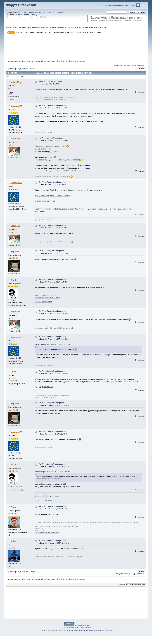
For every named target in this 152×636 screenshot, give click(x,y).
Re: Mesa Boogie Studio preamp (52, 105)
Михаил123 (16, 106)
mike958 (15, 82)
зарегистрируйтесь (56, 12)
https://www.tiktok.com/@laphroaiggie (47, 533)
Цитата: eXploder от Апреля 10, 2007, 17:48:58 (52, 472)
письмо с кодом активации (28, 15)
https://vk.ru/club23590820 (43, 301)
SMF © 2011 (75, 628)
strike (13, 541)
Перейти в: (122, 584)
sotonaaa (15, 138)
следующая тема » (138, 65)
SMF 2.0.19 (66, 628)
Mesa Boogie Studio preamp (50, 81)
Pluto (13, 507)
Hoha (13, 372)
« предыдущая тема (122, 65)
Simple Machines (85, 628)
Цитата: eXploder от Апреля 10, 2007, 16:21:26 (52, 344)
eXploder (15, 251)
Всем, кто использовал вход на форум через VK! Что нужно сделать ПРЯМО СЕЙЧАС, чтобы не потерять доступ (56, 27)
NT (57, 61)
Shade (14, 280)
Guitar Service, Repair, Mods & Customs (47, 297)
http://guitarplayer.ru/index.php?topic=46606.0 (52, 195)
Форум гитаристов (21, 5)
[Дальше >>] (24, 69)
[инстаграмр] (9, 535)
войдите (42, 12)
